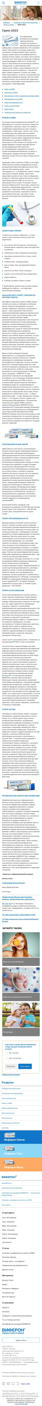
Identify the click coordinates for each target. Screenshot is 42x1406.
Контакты (6, 1312)
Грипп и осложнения (11, 106)
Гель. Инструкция (9, 1218)
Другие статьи (7, 1270)
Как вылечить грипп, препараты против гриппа (21, 96)
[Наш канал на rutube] (17, 1384)
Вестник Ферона (8, 1297)
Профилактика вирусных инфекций (17, 112)
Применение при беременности (15, 1265)
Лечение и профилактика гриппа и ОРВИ (17, 1200)
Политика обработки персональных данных (18, 1372)
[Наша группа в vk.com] (3, 1384)
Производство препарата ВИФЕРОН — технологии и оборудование (21, 1194)
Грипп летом (9, 109)
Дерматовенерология (10, 1108)
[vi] (10, 675)
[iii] (12, 500)
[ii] (13, 407)
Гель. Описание (8, 1222)
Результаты (11, 1066)
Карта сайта (25, 1384)
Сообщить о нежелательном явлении (17, 1316)
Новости (5, 1308)
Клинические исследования (12, 1188)
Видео (4, 1284)
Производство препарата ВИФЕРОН (16, 1324)
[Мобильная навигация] (38, 3)
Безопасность (7, 1183)
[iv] (17, 581)
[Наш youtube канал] (13, 1384)
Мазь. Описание (8, 1230)
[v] (15, 641)
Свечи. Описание (9, 1238)
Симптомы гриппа (11, 92)
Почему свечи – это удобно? (13, 1261)
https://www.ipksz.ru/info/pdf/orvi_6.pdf (20, 915)
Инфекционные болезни (10, 1123)
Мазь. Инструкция (9, 1226)
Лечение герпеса (9, 1257)
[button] (22, 1053)
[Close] (39, 1399)
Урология (5, 1128)
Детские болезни (8, 1113)
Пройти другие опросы (11, 1074)
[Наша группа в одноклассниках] (8, 1384)
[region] (21, 1401)
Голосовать (25, 1066)
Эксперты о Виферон (10, 1288)
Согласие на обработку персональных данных (19, 1376)
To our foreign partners (11, 1320)
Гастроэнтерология (9, 1098)
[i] (34, 121)
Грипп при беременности (13, 102)
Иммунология (7, 1118)
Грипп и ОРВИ (7, 1103)
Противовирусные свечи (13, 99)
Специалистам (8, 1293)
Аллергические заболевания (12, 1093)
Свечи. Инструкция (9, 1234)
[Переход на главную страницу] (21, 3)
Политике (23, 1404)
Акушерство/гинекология (11, 1088)
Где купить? (6, 1205)
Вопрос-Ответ (7, 1280)
